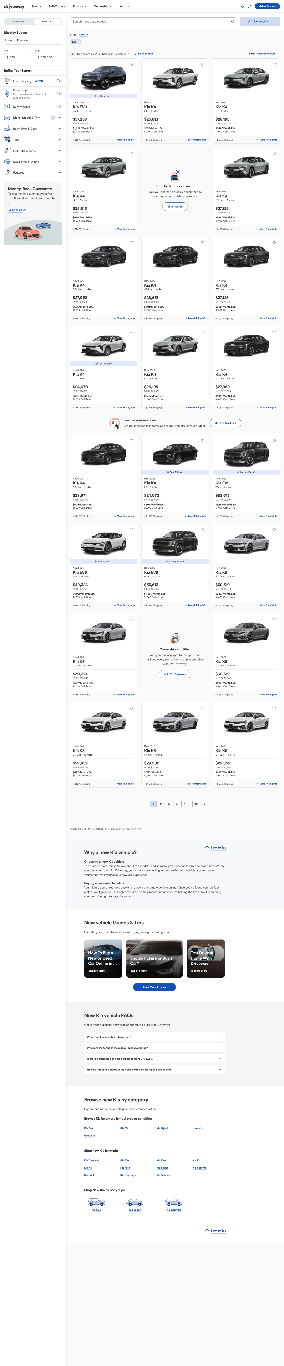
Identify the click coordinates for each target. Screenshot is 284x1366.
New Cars (47, 21)
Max (37, 50)
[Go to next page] (204, 804)
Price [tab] (8, 40)
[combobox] (151, 21)
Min (6, 50)
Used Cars (18, 21)
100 (196, 804)
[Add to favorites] (131, 64)
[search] (232, 21)
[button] (33, 117)
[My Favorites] (242, 6)
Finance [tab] (22, 40)
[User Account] (249, 6)
